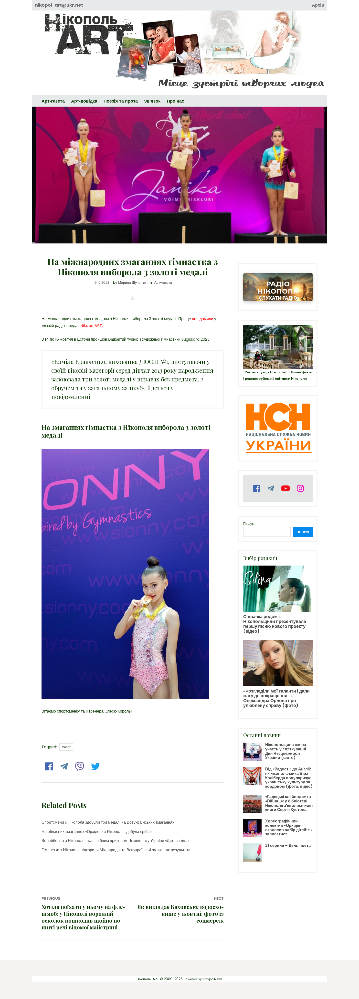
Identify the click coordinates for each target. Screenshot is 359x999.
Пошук (248, 523)
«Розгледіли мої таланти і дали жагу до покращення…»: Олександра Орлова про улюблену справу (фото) (276, 698)
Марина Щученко (132, 282)
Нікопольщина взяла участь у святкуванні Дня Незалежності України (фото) (285, 751)
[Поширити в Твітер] (95, 766)
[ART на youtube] (284, 488)
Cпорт (66, 747)
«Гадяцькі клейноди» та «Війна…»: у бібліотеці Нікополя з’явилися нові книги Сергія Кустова (289, 803)
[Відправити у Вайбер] (78, 766)
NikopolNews (212, 979)
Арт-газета (163, 282)
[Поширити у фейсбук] (48, 766)
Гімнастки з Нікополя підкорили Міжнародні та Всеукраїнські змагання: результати (116, 850)
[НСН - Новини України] (278, 428)
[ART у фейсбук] (256, 488)
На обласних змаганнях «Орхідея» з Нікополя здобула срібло (97, 831)
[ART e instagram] (299, 488)
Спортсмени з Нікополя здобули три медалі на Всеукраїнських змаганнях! (109, 822)
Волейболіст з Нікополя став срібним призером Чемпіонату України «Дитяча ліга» (115, 840)
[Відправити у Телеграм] (63, 766)
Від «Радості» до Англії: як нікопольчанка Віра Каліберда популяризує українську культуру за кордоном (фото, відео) (289, 777)
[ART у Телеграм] (270, 488)
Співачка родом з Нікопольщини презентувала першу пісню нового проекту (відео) (274, 623)
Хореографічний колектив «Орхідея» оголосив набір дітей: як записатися (288, 827)
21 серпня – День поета (288, 845)
